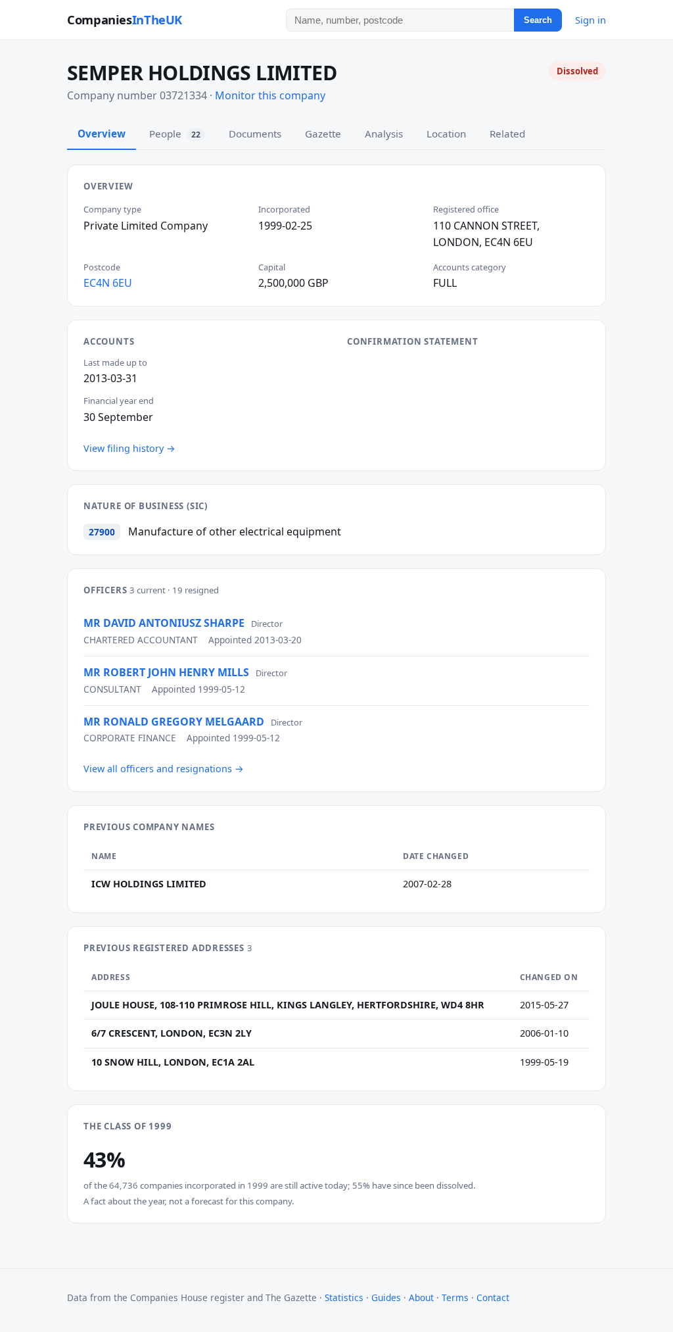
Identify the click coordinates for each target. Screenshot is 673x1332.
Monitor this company (270, 95)
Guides (386, 1297)
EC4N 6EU (107, 283)
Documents (255, 133)
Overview (102, 133)
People (174, 133)
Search (538, 20)
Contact (492, 1297)
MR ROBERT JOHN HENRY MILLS (166, 672)
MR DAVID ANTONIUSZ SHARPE (163, 623)
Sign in (590, 19)
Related (507, 133)
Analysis (384, 133)
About (421, 1297)
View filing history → (129, 448)
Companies (124, 19)
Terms (455, 1297)
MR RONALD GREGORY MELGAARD (173, 721)
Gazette (323, 133)
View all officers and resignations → (163, 768)
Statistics (344, 1297)
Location (446, 133)
